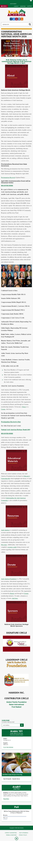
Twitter (13, 18)
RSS (22, 18)
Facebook (11, 18)
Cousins (26, 593)
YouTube (16, 18)
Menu (5, 6)
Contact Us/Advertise (11, 832)
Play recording (8, 747)
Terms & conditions (11, 835)
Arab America (5, 530)
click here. (15, 598)
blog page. (4, 545)
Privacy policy (23, 835)
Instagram (19, 18)
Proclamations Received (8, 177)
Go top (15, 838)
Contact (16, 6)
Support (29, 6)
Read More (6, 799)
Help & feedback (23, 832)
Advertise (23, 6)
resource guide (12, 547)
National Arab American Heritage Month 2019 (15, 430)
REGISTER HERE (7, 433)
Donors (12, 593)
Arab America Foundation (8, 579)
